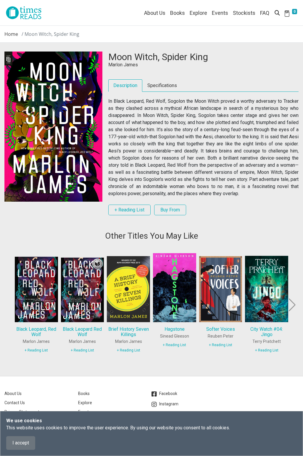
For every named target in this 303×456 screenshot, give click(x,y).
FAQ (264, 13)
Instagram (168, 404)
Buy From (170, 210)
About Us (154, 13)
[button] (292, 305)
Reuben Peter (220, 336)
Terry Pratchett (266, 341)
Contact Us (14, 402)
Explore (198, 13)
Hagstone (175, 329)
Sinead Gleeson (174, 336)
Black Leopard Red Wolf (82, 331)
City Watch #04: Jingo (266, 331)
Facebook (168, 393)
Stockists (244, 13)
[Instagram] (155, 404)
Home (11, 34)
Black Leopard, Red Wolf (36, 331)
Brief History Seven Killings (128, 331)
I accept (20, 443)
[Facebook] (155, 394)
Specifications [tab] (162, 85)
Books (84, 393)
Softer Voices (220, 329)
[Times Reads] (26, 13)
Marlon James (123, 65)
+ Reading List (129, 210)
